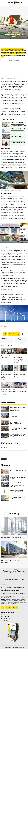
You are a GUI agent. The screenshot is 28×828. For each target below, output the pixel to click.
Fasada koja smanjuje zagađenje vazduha (17, 478)
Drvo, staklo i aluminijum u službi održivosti (12, 561)
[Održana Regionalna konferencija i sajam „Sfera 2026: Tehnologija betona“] (5, 435)
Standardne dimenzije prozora (11, 537)
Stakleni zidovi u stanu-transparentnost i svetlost (7, 340)
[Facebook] (5, 334)
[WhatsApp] (18, 334)
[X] (10, 334)
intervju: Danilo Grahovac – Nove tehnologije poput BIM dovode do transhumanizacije (17, 409)
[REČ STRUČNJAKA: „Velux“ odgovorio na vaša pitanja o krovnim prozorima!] (7, 385)
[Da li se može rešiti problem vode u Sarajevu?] (20, 385)
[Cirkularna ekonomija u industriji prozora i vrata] (5, 415)
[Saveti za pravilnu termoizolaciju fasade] (5, 498)
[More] (23, 334)
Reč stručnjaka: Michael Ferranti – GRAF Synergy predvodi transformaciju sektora (17, 422)
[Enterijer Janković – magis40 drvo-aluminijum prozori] (20, 368)
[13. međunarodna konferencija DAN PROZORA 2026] (5, 428)
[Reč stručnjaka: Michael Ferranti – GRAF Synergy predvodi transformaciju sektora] (5, 422)
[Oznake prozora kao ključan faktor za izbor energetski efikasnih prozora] (7, 368)
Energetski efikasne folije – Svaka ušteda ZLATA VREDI (20, 340)
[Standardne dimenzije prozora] (14, 526)
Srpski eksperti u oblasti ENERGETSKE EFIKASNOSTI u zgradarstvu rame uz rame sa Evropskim (17, 484)
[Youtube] (13, 607)
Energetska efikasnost (14, 32)
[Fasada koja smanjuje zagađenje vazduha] (5, 478)
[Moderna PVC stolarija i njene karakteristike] (7, 351)
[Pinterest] (14, 334)
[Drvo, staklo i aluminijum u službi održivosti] (14, 549)
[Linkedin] (9, 607)
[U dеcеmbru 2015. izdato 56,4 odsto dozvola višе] (5, 471)
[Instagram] (6, 607)
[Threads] (16, 607)
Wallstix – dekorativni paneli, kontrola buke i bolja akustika (17, 491)
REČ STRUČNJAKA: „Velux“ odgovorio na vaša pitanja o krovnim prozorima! (7, 391)
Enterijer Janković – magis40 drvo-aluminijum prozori (20, 374)
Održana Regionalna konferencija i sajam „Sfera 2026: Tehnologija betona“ (18, 435)
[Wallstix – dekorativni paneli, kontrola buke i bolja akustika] (5, 491)
